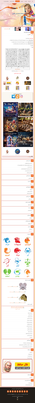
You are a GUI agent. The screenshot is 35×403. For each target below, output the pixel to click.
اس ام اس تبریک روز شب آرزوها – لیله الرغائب (26, 168)
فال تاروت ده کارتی (29, 329)
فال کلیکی (31, 218)
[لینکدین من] (8, 391)
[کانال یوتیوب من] (10, 391)
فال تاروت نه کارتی (29, 328)
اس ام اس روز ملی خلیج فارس (28, 163)
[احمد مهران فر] (28, 29)
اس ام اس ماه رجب (30, 167)
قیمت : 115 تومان (17, 308)
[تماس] (17, 391)
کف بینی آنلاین (30, 199)
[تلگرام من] (25, 391)
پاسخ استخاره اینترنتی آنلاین (19, 13)
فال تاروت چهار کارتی (29, 322)
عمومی (28, 156)
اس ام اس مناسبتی (12, 1)
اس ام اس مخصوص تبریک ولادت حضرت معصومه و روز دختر (25, 165)
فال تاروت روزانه (30, 313)
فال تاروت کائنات (30, 316)
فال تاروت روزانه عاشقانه (29, 333)
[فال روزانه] (10, 109)
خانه (32, 1)
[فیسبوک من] (22, 391)
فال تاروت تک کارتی (29, 318)
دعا (31, 212)
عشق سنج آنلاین (30, 223)
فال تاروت (25, 1)
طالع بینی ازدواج (30, 204)
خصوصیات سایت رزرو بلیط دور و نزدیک (27, 346)
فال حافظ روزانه (30, 354)
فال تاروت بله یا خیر (29, 335)
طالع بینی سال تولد (29, 304)
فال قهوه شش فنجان (29, 193)
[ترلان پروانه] (18, 29)
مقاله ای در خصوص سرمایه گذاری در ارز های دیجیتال (25, 344)
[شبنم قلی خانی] (7, 29)
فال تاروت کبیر (30, 314)
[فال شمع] (10, 124)
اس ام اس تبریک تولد (29, 172)
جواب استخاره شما (27, 32)
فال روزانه (22, 1)
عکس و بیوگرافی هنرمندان (29, 384)
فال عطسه (31, 377)
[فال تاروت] (25, 109)
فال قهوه (31, 189)
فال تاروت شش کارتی (29, 326)
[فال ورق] (10, 139)
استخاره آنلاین (17, 1)
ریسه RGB (30, 229)
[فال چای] (25, 139)
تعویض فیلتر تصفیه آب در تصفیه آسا (27, 343)
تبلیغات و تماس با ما (6, 1)
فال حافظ (29, 1)
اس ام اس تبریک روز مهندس (28, 170)
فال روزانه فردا (30, 383)
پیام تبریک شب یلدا (29, 358)
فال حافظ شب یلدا (30, 356)
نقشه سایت (13, 396)
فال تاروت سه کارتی (29, 320)
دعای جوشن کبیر (30, 210)
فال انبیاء (31, 184)
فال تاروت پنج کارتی (29, 324)
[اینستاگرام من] (20, 391)
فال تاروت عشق (30, 331)
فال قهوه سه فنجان (29, 191)
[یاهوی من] (27, 391)
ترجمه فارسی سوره (17, 69)
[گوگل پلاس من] (13, 391)
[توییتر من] (15, 391)
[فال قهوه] (25, 124)
